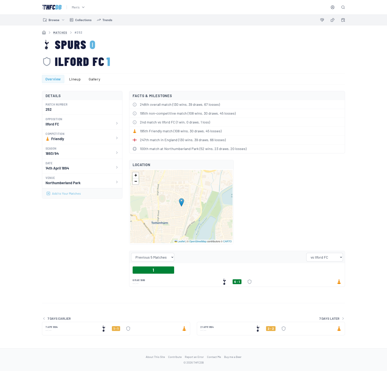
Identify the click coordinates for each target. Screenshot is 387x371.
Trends (107, 20)
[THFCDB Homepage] (52, 7)
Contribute (175, 357)
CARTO (227, 241)
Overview (53, 79)
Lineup (75, 79)
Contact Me (214, 357)
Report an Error (194, 357)
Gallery (94, 79)
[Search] (343, 7)
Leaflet (181, 241)
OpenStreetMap (198, 241)
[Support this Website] (322, 20)
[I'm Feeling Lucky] (332, 20)
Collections (83, 20)
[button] (181, 202)
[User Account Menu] (332, 7)
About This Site (155, 357)
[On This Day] (343, 21)
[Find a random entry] (332, 20)
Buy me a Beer (232, 357)
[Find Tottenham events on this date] (343, 20)
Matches (60, 32)
